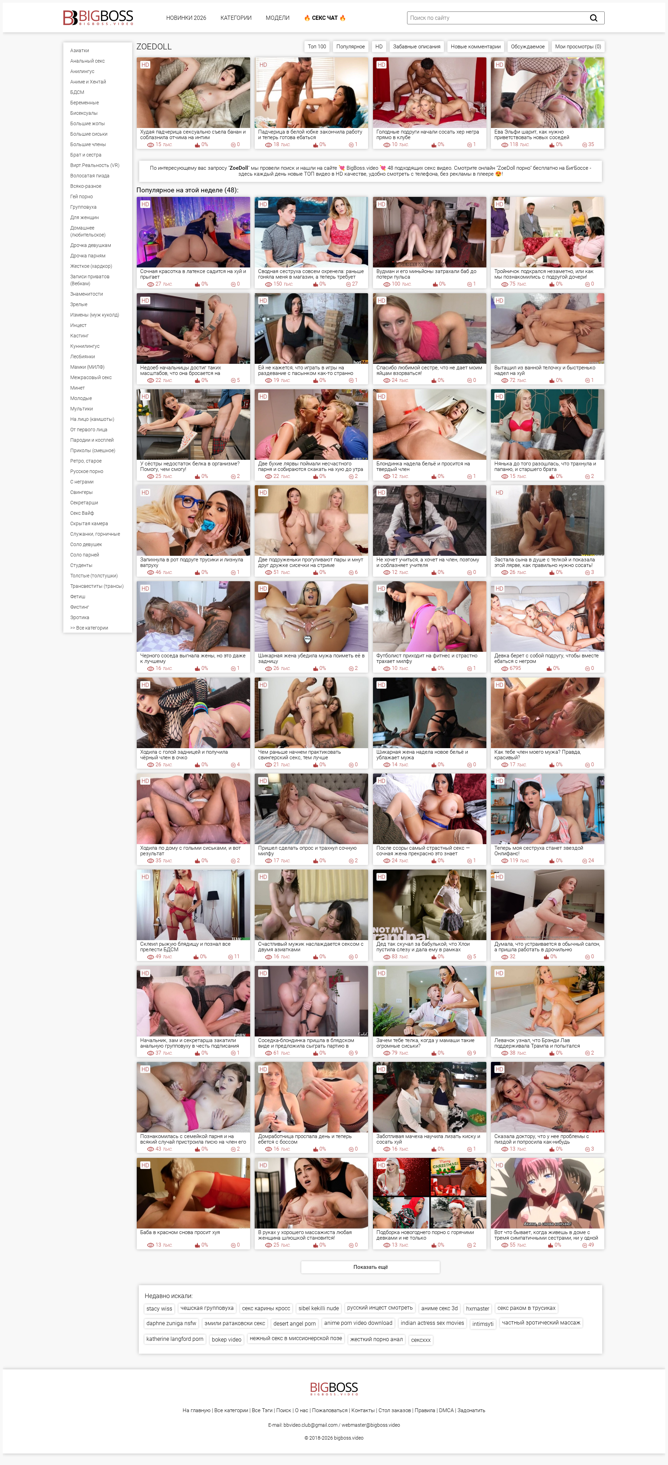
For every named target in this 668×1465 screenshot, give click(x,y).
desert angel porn (294, 1323)
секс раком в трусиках (527, 1308)
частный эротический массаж (541, 1322)
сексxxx (421, 1340)
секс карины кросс (266, 1308)
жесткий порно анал (376, 1339)
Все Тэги (262, 1411)
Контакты (363, 1411)
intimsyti (483, 1324)
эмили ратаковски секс (235, 1323)
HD (379, 46)
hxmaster (477, 1308)
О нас (301, 1411)
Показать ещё (370, 1267)
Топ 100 (317, 46)
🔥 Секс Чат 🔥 (325, 18)
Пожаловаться (330, 1411)
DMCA (446, 1411)
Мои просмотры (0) (578, 46)
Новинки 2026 (186, 18)
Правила (425, 1411)
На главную (196, 1411)
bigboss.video (349, 1438)
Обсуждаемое (528, 46)
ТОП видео (317, 174)
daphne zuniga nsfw (171, 1323)
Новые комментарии (476, 46)
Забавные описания (416, 46)
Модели (277, 18)
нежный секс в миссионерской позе (296, 1338)
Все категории (231, 1411)
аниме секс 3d (439, 1308)
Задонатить (471, 1411)
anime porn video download (358, 1323)
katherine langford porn (175, 1339)
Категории (236, 18)
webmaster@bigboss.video (371, 1425)
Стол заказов (395, 1411)
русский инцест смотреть (380, 1307)
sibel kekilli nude (319, 1308)
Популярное (350, 46)
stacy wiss (159, 1308)
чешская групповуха (207, 1308)
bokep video (226, 1339)
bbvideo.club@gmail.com (310, 1425)
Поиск (283, 1411)
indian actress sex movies (432, 1323)
